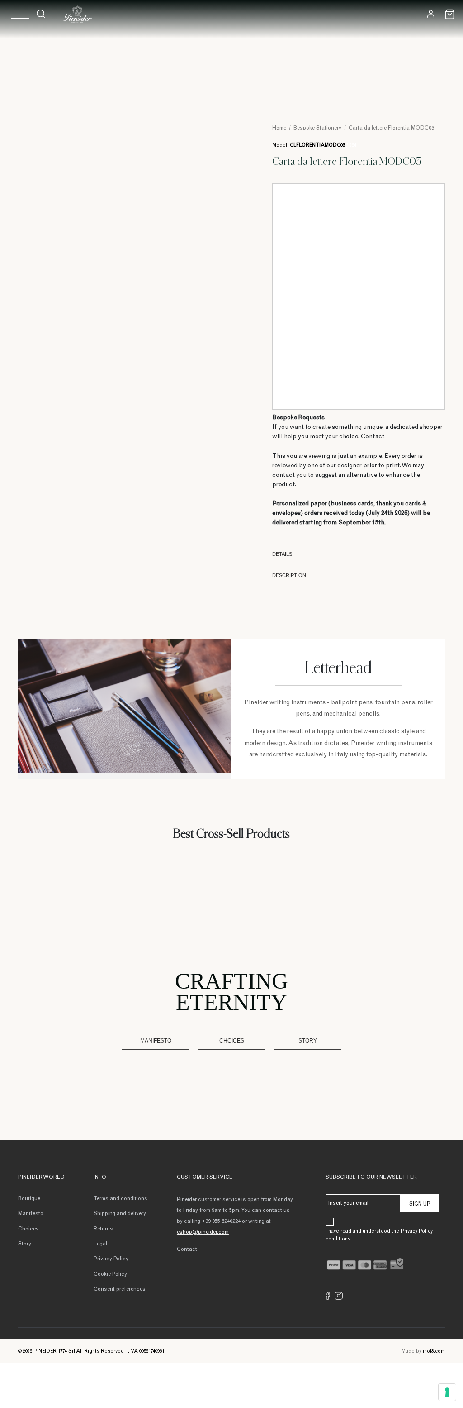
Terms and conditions (120, 1198)
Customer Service (204, 1177)
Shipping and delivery (120, 1213)
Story (307, 1041)
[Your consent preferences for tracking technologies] (447, 1392)
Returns (103, 1229)
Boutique (29, 1198)
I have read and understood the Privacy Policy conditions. (379, 1235)
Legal (100, 1244)
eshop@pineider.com (203, 1232)
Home (279, 128)
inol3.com (434, 1351)
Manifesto (155, 1041)
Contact (372, 437)
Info (100, 1177)
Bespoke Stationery (317, 128)
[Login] (430, 14)
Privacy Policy (111, 1259)
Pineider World (41, 1177)
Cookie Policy (110, 1274)
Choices (231, 1041)
